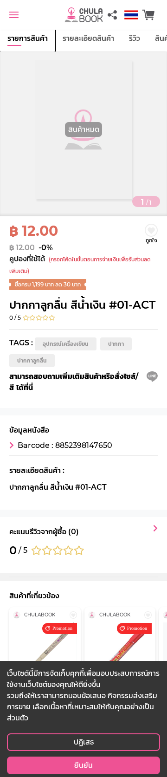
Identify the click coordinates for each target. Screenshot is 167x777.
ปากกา (116, 343)
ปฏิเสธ (84, 742)
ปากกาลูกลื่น (32, 360)
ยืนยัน (83, 765)
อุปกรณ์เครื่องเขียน (66, 343)
